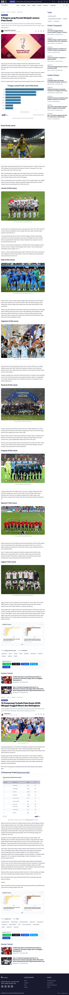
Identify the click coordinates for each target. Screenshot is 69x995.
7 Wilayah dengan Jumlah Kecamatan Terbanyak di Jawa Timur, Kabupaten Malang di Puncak (57, 41)
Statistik (39, 5)
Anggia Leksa (8, 918)
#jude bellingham (12, 924)
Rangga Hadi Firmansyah (10, 650)
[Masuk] (67, 5)
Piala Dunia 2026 (5, 746)
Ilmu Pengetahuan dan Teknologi (54, 18)
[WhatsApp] (36, 31)
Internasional (56, 21)
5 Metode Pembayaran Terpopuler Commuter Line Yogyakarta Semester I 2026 (57, 91)
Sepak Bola (53, 5)
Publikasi (34, 5)
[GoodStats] (5, 5)
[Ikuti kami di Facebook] (59, 2)
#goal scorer (32, 921)
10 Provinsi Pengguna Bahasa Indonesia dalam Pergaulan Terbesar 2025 (57, 32)
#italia (21, 653)
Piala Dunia (4, 63)
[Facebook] (41, 31)
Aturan (59, 993)
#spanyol (10, 656)
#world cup (16, 927)
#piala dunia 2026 (5, 921)
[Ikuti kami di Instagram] (64, 2)
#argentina (26, 653)
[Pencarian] (64, 5)
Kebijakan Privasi (64, 993)
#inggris (15, 656)
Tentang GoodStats (51, 980)
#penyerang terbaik (24, 921)
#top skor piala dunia (27, 924)
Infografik (23, 5)
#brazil (10, 653)
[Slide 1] (22, 644)
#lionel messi (33, 653)
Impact (48, 987)
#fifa (19, 924)
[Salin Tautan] (44, 31)
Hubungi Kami (50, 982)
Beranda (3, 12)
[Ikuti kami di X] (62, 2)
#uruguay (4, 656)
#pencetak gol (40, 921)
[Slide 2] (23, 644)
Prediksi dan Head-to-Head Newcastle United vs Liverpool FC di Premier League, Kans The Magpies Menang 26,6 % (28, 678)
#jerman (15, 653)
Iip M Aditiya (24, 650)
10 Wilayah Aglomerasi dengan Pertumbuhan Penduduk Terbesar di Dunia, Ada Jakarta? (57, 82)
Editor (17, 918)
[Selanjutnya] (54, 1)
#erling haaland (36, 924)
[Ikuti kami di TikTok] (67, 2)
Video (28, 5)
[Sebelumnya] (52, 1)
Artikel (17, 5)
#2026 (3, 927)
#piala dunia (4, 653)
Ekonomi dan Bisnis (52, 16)
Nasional (50, 21)
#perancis (40, 653)
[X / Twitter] (38, 31)
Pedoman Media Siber (52, 985)
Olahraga (13, 12)
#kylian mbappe (14, 921)
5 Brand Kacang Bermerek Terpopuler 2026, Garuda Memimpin (30, 1)
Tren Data (45, 5)
